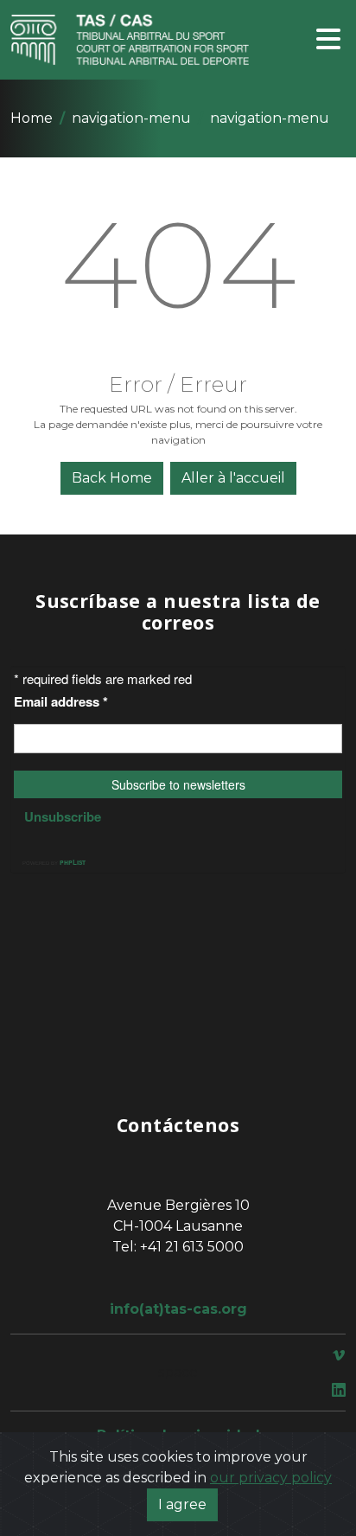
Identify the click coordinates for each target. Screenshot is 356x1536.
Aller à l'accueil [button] (233, 478)
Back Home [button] (112, 478)
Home (31, 118)
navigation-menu (131, 118)
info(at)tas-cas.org (178, 1309)
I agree (182, 1504)
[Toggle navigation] (328, 40)
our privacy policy (271, 1477)
